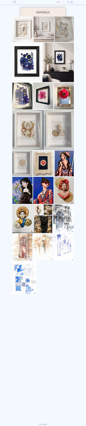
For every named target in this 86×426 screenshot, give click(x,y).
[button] (72, 2)
